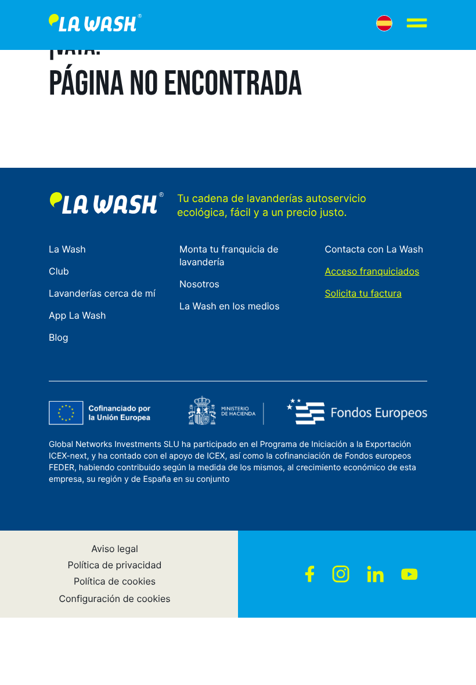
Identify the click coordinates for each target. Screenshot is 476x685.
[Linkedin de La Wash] (375, 574)
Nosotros (199, 284)
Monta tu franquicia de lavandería (229, 255)
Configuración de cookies (114, 598)
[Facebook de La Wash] (310, 574)
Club (59, 271)
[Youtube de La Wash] (409, 574)
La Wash (67, 249)
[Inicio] (95, 25)
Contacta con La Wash (373, 249)
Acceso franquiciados (371, 271)
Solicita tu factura (363, 293)
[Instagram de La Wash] (340, 574)
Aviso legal (114, 548)
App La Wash (77, 315)
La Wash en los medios (229, 306)
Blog (58, 337)
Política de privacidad (115, 565)
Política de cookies (115, 581)
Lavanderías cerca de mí (102, 293)
